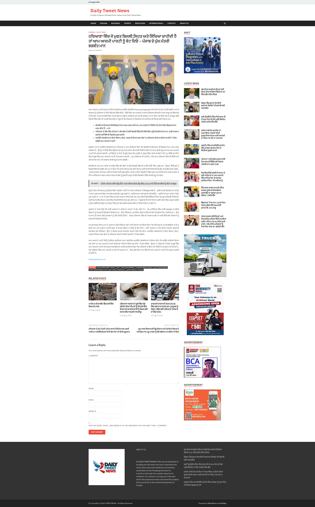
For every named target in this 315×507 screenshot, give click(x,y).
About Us (184, 23)
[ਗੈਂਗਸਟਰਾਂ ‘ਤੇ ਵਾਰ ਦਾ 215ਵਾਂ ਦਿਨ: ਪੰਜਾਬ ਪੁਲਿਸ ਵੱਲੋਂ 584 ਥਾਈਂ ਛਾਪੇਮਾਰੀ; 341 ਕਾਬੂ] (191, 203)
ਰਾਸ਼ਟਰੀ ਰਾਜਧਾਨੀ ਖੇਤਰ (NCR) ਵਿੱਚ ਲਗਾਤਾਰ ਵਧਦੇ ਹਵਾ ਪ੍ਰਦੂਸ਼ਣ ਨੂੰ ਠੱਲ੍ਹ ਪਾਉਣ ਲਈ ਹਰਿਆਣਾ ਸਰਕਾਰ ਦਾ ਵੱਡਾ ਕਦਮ (164, 307)
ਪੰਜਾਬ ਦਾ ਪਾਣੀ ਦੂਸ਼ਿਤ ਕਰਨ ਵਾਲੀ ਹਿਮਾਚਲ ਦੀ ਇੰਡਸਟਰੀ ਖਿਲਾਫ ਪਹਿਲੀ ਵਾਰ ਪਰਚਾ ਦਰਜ (213, 161)
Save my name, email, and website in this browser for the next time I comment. (128, 426)
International (156, 23)
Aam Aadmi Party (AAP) (106, 267)
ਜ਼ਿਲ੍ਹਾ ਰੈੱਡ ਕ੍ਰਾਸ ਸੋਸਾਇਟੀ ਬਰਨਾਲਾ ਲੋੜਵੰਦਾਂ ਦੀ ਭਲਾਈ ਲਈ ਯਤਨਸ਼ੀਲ (213, 105)
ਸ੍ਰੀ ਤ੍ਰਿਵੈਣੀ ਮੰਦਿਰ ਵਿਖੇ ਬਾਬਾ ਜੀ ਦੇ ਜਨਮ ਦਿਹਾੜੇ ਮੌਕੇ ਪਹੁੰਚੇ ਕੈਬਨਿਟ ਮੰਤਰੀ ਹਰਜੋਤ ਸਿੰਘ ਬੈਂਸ (213, 119)
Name (91, 389)
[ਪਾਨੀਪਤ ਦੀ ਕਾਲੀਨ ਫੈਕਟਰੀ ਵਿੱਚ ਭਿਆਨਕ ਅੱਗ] (103, 301)
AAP (118, 267)
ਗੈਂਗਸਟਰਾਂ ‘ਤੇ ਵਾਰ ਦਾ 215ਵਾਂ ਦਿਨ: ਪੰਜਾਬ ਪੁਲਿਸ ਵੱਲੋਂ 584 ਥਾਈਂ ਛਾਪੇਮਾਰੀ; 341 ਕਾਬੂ (213, 205)
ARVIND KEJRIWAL (127, 267)
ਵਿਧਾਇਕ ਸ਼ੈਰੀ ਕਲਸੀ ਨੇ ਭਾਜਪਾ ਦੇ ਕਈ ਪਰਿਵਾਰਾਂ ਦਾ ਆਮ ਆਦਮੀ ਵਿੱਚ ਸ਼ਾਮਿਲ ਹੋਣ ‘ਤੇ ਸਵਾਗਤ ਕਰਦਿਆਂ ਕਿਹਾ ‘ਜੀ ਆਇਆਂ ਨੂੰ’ (213, 177)
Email (91, 400)
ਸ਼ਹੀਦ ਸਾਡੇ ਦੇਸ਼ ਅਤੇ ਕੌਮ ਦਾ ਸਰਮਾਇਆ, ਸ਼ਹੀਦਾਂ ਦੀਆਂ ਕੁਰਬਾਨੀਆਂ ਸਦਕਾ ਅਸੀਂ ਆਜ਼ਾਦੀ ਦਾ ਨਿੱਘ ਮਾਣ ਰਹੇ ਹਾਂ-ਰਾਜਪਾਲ (213, 134)
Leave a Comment (95, 50)
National (115, 23)
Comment (94, 356)
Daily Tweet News (109, 11)
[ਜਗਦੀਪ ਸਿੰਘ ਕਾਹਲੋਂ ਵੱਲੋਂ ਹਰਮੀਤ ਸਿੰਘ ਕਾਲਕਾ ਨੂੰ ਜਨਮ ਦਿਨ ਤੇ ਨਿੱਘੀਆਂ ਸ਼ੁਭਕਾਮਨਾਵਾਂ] (191, 145)
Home (93, 23)
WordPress (212, 503)
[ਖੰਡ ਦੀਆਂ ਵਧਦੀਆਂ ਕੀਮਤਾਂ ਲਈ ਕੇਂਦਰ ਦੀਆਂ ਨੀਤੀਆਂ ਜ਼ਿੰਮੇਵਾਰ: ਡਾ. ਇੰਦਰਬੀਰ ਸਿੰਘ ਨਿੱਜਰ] (191, 89)
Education (140, 23)
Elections (112, 270)
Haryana (92, 32)
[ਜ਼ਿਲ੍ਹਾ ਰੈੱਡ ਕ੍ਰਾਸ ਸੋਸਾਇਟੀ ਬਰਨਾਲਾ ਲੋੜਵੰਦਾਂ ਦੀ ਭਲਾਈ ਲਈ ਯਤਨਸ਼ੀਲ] (191, 103)
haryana (121, 270)
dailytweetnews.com (97, 259)
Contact (171, 23)
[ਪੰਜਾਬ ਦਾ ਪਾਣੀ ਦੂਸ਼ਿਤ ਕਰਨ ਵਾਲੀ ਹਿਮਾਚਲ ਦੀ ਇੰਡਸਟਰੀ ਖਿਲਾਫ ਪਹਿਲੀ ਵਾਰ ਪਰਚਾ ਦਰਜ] (191, 159)
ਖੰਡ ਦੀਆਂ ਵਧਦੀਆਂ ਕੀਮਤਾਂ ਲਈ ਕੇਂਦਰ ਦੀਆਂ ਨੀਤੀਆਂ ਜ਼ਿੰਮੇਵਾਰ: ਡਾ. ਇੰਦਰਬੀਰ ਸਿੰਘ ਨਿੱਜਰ (213, 92)
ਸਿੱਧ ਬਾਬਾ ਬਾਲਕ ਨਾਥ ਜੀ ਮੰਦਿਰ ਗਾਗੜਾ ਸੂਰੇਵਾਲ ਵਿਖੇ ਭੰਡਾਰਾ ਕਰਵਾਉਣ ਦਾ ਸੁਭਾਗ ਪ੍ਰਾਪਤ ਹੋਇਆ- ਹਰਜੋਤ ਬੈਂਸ (212, 191)
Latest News (100, 32)
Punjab (103, 23)
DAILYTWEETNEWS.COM (150, 461)
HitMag (223, 503)
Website (92, 411)
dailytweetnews (160, 267)
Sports (127, 23)
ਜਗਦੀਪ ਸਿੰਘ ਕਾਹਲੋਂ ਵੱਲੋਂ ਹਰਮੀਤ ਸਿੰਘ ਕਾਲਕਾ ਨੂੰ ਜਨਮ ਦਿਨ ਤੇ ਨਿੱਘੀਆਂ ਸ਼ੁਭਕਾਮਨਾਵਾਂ (213, 148)
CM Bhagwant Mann (144, 267)
